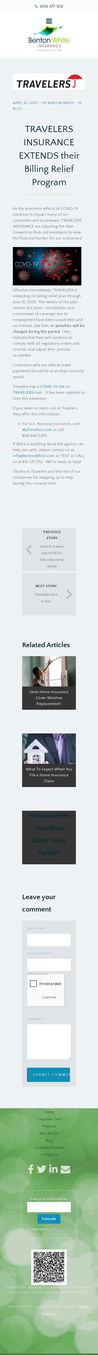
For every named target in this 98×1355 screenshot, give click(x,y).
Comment (34, 1019)
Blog (17, 109)
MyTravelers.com (37, 430)
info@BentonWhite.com (33, 456)
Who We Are (49, 1133)
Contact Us (49, 1154)
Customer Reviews (49, 1147)
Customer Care (49, 1119)
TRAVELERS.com (27, 392)
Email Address (38, 953)
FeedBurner (57, 1229)
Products (49, 1126)
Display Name (37, 928)
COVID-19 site (52, 387)
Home (49, 1111)
